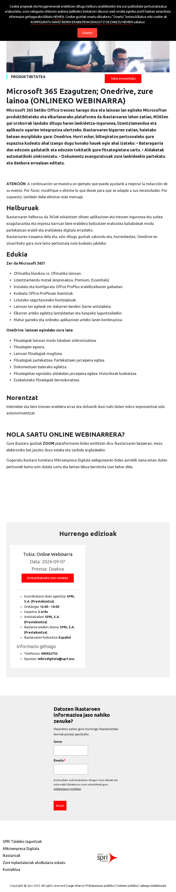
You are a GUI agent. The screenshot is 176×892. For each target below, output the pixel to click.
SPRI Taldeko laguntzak (22, 841)
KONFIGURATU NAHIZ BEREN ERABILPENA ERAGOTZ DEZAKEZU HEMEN (82, 22)
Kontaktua (11, 869)
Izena (58, 741)
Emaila (60, 760)
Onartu (87, 33)
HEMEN (58, 17)
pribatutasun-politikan (67, 788)
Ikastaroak (11, 855)
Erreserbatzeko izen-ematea (47, 578)
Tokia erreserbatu (123, 78)
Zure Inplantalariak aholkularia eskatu (34, 863)
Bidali (60, 806)
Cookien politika (127, 885)
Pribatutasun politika (100, 885)
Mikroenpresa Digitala (21, 849)
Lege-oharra (75, 885)
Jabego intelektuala (153, 885)
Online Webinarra (54, 554)
